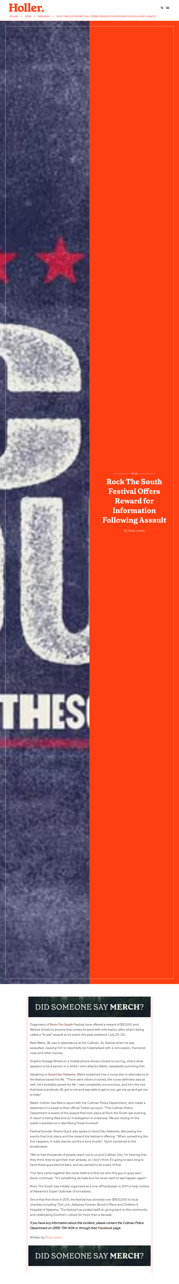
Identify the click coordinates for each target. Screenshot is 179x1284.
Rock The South (61, 1023)
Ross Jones (136, 530)
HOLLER (14, 16)
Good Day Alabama (61, 1073)
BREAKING (44, 16)
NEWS (28, 16)
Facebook (105, 1227)
